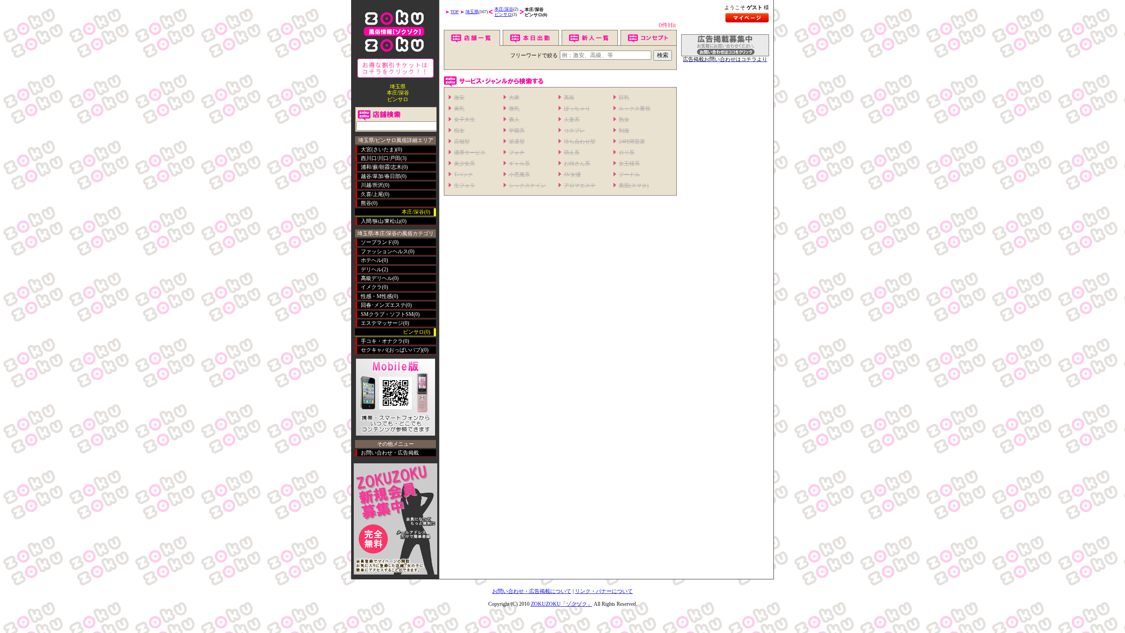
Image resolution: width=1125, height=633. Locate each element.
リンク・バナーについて (604, 591)
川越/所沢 (372, 185)
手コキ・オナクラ (382, 341)
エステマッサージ (382, 323)
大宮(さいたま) (378, 149)
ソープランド (376, 242)
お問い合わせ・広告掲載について (531, 591)
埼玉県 (472, 11)
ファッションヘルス (384, 251)
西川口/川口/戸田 (380, 158)
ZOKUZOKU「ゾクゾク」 (561, 604)
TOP (454, 11)
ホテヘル (371, 260)
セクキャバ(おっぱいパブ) (391, 350)
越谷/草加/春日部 (380, 176)
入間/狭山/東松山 (380, 221)
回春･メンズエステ (383, 305)
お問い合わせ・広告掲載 (390, 453)
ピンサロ (503, 14)
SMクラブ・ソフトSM (387, 314)
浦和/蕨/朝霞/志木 (381, 167)
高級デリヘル (376, 278)
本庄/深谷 (503, 9)
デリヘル (371, 269)
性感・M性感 (376, 296)
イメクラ (371, 287)
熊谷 (366, 203)
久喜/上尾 (372, 194)
